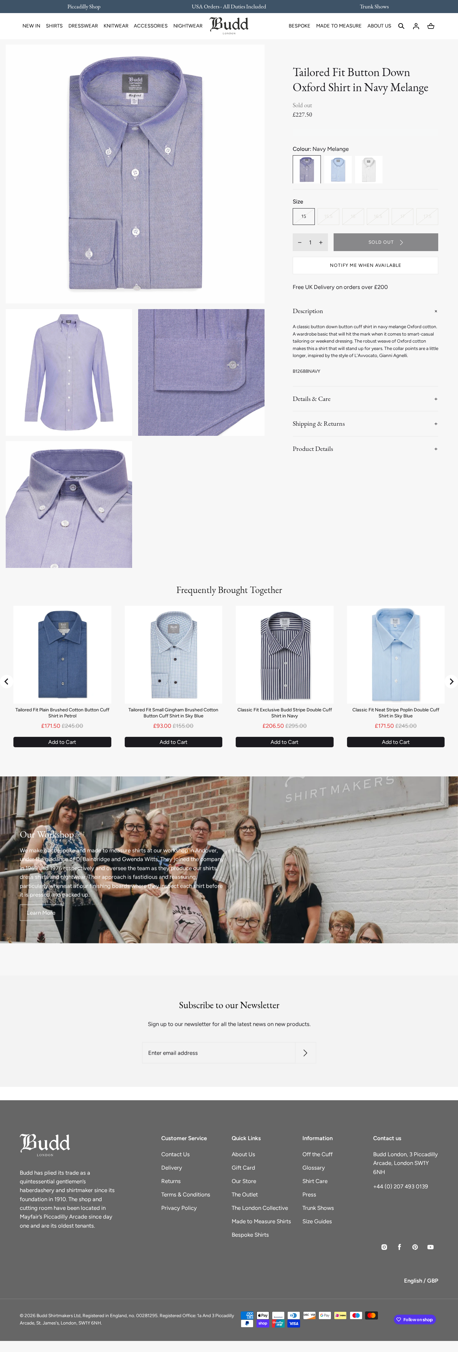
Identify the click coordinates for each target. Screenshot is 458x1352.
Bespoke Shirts (250, 1234)
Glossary (313, 1167)
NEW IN (31, 26)
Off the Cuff (317, 1154)
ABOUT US (379, 26)
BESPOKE (299, 26)
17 (402, 216)
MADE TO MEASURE (339, 26)
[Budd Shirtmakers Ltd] (229, 26)
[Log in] (416, 26)
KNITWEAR (116, 26)
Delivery (171, 1167)
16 (353, 216)
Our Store (244, 1181)
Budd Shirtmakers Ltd (58, 1315)
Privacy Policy (179, 1207)
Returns (171, 1181)
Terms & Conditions (185, 1194)
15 (303, 216)
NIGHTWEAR (188, 26)
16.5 (378, 216)
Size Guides (317, 1221)
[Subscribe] (305, 1052)
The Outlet (245, 1194)
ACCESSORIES (151, 26)
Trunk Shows (318, 1207)
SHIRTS (54, 26)
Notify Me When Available (365, 265)
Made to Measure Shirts (261, 1221)
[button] (401, 26)
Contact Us (175, 1154)
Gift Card (243, 1167)
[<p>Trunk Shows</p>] (369, 6)
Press (309, 1194)
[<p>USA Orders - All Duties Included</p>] (229, 6)
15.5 (328, 216)
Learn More (41, 912)
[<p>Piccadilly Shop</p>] (88, 6)
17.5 (427, 216)
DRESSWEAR (83, 26)
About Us (243, 1154)
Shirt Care (315, 1181)
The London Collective (260, 1207)
